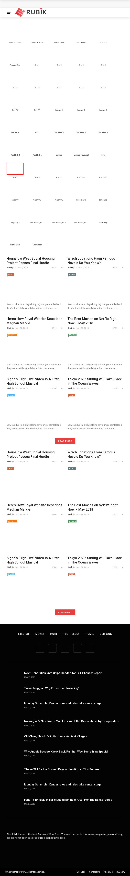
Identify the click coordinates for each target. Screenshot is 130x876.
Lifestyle (12, 335)
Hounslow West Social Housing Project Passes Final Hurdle (46, 3)
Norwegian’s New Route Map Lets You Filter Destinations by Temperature (71, 721)
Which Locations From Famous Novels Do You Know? (91, 260)
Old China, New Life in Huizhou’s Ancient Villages (55, 736)
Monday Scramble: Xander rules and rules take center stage (63, 703)
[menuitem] (15, 34)
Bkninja (10, 267)
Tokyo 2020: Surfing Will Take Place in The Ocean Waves (95, 381)
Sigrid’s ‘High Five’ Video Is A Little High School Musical (33, 381)
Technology (71, 633)
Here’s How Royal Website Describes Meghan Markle (34, 321)
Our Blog (106, 633)
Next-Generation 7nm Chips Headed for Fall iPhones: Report (63, 673)
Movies (72, 335)
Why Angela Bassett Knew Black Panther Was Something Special (66, 751)
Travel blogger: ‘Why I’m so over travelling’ (51, 688)
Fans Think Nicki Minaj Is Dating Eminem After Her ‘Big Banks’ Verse (68, 799)
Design (72, 274)
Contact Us (94, 871)
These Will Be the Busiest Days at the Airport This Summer (62, 769)
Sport (10, 274)
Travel (89, 633)
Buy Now (120, 871)
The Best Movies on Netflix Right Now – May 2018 (93, 321)
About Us (108, 871)
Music (11, 395)
